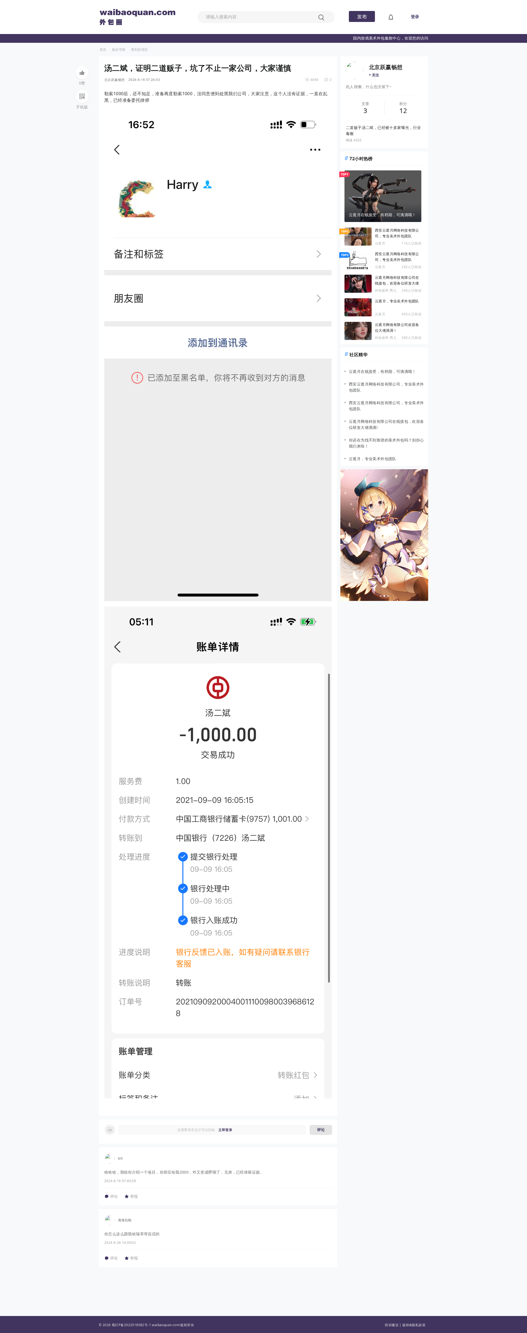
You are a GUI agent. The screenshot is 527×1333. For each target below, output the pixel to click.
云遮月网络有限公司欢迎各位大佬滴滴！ (397, 327)
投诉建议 (392, 1325)
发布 (362, 16)
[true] (321, 17)
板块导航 (119, 49)
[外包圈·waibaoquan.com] (140, 9)
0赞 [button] (82, 82)
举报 (134, 1196)
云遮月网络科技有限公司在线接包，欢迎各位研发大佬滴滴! (397, 280)
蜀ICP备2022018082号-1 (131, 1325)
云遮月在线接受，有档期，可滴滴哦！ (382, 371)
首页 (103, 49)
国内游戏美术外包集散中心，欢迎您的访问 (390, 38)
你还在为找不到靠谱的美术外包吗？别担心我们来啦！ (386, 443)
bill (120, 1158)
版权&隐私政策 (413, 1325)
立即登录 (225, 1129)
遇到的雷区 (139, 49)
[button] (82, 72)
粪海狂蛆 (125, 1219)
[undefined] (391, 17)
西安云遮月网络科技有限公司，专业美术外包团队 (397, 233)
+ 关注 (374, 74)
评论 (321, 1130)
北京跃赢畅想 (114, 79)
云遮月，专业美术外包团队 (397, 301)
